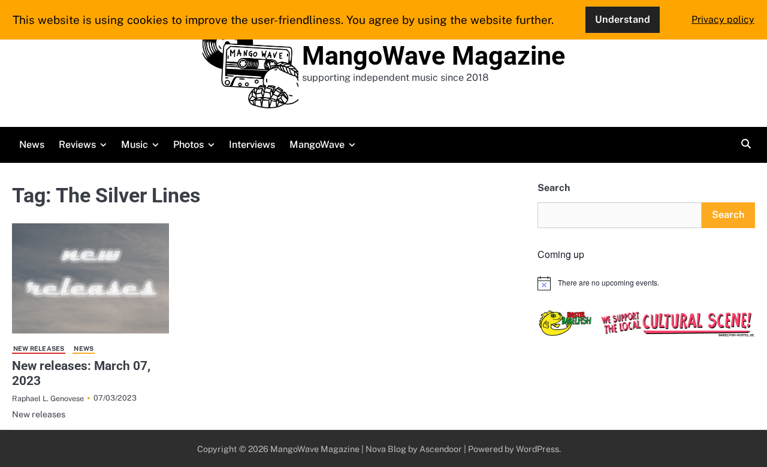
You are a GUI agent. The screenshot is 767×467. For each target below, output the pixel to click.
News (31, 144)
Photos (188, 144)
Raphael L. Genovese (48, 398)
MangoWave (317, 144)
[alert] (646, 283)
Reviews (77, 144)
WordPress (537, 449)
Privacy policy (722, 19)
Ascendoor (440, 449)
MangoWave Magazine (433, 56)
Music (134, 144)
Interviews (252, 144)
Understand (622, 19)
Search (553, 187)
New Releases (38, 348)
